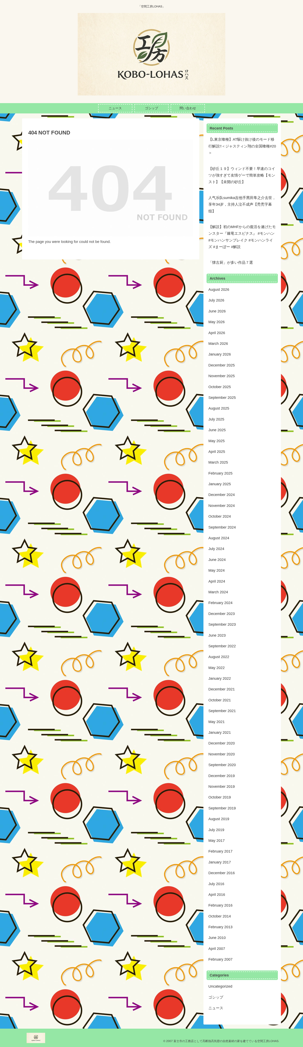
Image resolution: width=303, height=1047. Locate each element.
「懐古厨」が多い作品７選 (230, 262)
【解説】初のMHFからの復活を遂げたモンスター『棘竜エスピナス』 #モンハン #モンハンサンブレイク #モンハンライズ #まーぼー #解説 (242, 237)
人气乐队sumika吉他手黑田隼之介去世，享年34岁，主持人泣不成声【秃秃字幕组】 (242, 204)
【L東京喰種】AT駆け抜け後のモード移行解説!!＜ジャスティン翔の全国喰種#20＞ (242, 146)
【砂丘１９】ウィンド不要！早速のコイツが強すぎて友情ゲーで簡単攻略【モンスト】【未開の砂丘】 (241, 175)
